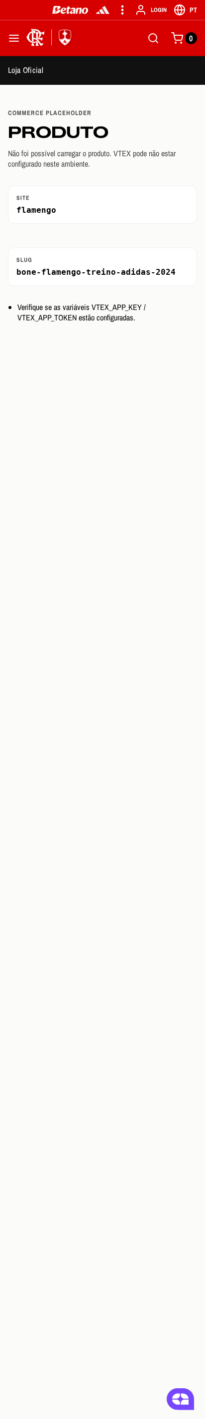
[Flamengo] (51, 38)
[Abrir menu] (14, 38)
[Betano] (70, 10)
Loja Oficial (25, 69)
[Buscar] (153, 38)
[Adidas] (102, 10)
